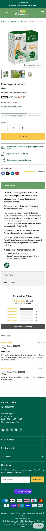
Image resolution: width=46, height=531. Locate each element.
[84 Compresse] (35, 118)
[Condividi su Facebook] (3, 173)
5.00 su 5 (29, 301)
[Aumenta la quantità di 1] (23, 128)
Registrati (37, 479)
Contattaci (23, 516)
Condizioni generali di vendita (32, 513)
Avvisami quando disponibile (12, 107)
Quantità (4, 122)
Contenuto (9, 275)
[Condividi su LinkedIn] (12, 173)
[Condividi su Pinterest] (17, 173)
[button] (6, 74)
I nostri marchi (13, 21)
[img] (6, 343)
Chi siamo (4, 513)
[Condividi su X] (8, 173)
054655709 (9, 407)
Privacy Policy (15, 513)
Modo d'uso (9, 282)
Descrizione (9, 185)
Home (3, 21)
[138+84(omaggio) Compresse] (14, 118)
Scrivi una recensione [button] (23, 327)
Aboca (23, 21)
